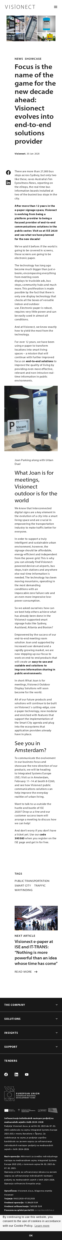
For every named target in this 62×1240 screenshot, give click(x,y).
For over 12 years (25, 341)
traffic (39, 885)
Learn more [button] (42, 1225)
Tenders (10, 1060)
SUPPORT (10, 1046)
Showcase (33, 58)
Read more (23, 971)
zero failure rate (39, 593)
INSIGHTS (11, 1032)
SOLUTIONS (12, 1018)
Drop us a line (31, 811)
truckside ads (37, 280)
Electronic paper (30, 307)
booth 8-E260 (46, 781)
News (19, 58)
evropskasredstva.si (44, 1210)
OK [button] (31, 1235)
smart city (23, 885)
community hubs (32, 284)
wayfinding (23, 890)
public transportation (32, 881)
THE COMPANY (14, 1004)
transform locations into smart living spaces (31, 349)
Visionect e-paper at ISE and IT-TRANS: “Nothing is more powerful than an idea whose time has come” (36, 952)
